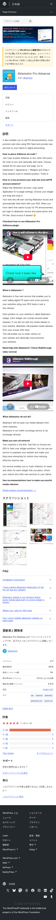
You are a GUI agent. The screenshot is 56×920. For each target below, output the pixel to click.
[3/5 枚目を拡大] (23, 549)
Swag (33, 849)
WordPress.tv (10, 849)
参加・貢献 (34, 835)
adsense (39, 695)
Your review (8, 753)
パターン (33, 827)
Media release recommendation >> (19, 490)
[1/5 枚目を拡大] (23, 506)
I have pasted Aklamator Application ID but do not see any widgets (23, 588)
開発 (7, 118)
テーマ (32, 817)
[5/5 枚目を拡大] (50, 531)
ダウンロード (9, 87)
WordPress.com (11, 858)
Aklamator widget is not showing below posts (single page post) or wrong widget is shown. (23, 600)
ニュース (7, 817)
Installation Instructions (14, 580)
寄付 (32, 844)
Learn (5, 835)
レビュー (9, 104)
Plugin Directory (9, 12)
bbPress (8, 867)
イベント (33, 840)
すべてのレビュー (45, 753)
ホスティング (9, 822)
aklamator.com (36, 701)
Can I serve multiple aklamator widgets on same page (23, 619)
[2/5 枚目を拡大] (23, 533)
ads (32, 695)
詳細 (7, 97)
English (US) (48, 689)
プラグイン (34, 822)
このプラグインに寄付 (13, 796)
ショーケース (35, 813)
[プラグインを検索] (30, 21)
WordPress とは (10, 813)
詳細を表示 (8, 708)
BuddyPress (10, 872)
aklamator (28, 78)
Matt (6, 862)
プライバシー (9, 827)
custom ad (48, 701)
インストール (11, 111)
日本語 (12, 884)
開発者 (6, 844)
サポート (9, 125)
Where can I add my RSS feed (17, 610)
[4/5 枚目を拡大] (50, 506)
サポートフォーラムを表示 (15, 773)
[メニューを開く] (52, 4)
